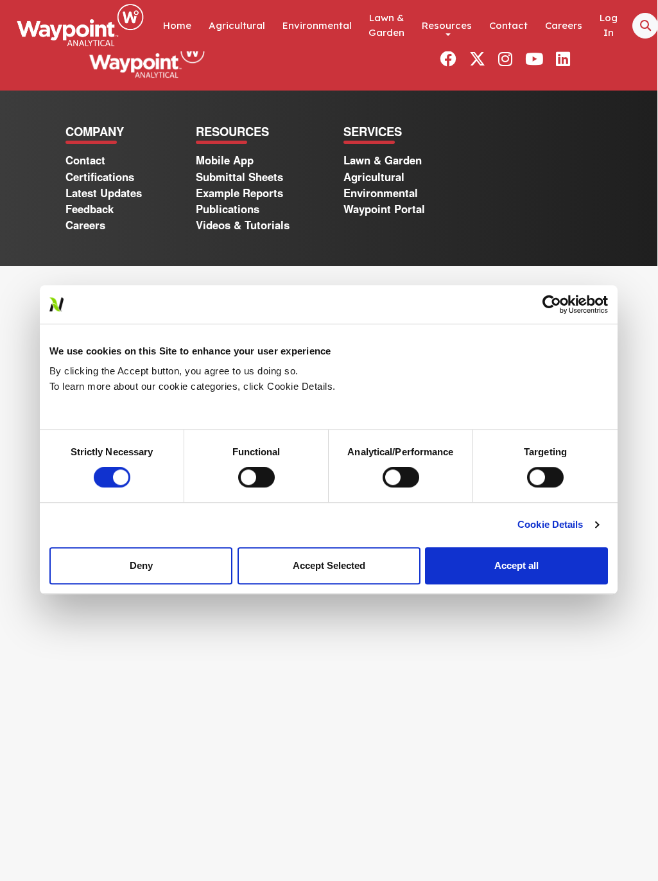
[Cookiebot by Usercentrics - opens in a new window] (552, 304)
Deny (141, 565)
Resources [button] (447, 25)
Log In (609, 25)
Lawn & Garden (386, 25)
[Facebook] (448, 59)
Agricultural (237, 25)
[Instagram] (505, 59)
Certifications (99, 176)
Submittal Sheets (239, 176)
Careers (563, 25)
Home (177, 25)
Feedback (89, 208)
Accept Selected (329, 565)
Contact (508, 25)
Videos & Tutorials (243, 224)
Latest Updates (103, 192)
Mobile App (225, 160)
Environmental (317, 25)
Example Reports (239, 192)
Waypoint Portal (384, 208)
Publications (227, 208)
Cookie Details (550, 524)
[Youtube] (534, 59)
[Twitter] (477, 59)
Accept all (516, 565)
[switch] (256, 477)
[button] (563, 58)
